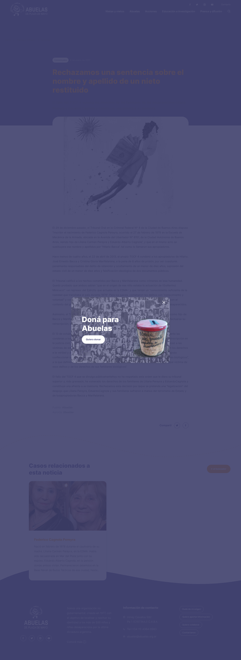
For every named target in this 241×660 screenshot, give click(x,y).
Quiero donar (93, 339)
